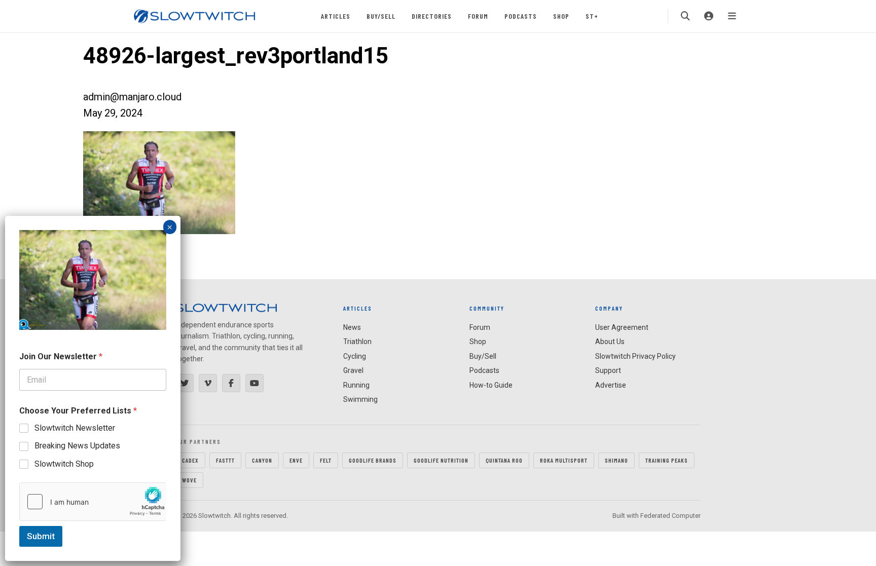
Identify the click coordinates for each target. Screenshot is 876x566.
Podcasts (520, 16)
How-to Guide (491, 385)
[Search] (685, 16)
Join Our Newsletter (60, 356)
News (352, 327)
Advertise (610, 385)
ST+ (592, 16)
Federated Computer (670, 515)
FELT (326, 460)
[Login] (709, 16)
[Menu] (732, 16)
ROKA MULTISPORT (564, 460)
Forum (478, 16)
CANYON (262, 460)
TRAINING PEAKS (666, 460)
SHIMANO (616, 460)
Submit (41, 536)
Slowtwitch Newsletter (74, 428)
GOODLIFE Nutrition (441, 460)
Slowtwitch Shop (64, 464)
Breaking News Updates (77, 445)
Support (608, 370)
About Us (610, 341)
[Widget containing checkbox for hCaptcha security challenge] (92, 501)
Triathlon (357, 341)
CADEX (190, 460)
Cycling (354, 356)
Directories (432, 16)
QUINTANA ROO (504, 460)
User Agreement (621, 327)
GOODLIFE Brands (372, 460)
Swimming (360, 399)
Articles (335, 16)
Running (356, 385)
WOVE (189, 479)
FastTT (225, 460)
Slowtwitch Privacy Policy (635, 356)
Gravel (353, 370)
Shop (561, 16)
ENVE (296, 460)
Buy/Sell (381, 16)
